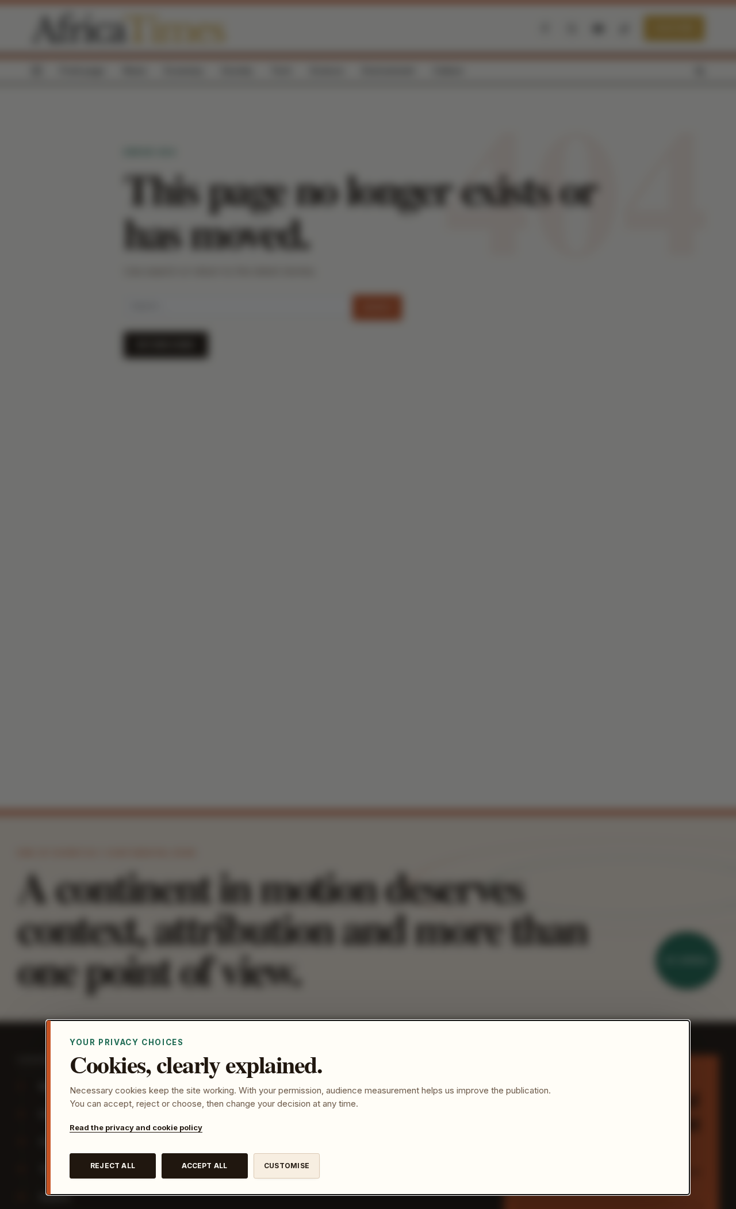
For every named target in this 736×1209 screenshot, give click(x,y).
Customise (286, 1165)
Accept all (204, 1165)
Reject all (112, 1165)
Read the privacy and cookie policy (136, 1127)
